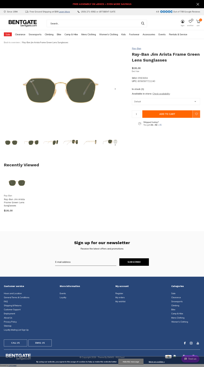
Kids (123, 34)
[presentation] (115, 89)
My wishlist (120, 301)
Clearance (20, 34)
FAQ (6, 301)
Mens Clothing (88, 34)
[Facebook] (185, 343)
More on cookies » (157, 362)
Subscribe (134, 262)
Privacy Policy (10, 322)
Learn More (64, 11)
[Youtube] (198, 343)
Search (143, 23)
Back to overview (12, 42)
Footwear (134, 34)
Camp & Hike (71, 34)
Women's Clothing (108, 34)
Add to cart (167, 114)
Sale (8, 34)
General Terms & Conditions (16, 297)
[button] (11, 142)
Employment (9, 313)
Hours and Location (13, 293)
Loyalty (63, 297)
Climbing (49, 34)
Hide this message (131, 362)
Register (119, 293)
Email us (40, 343)
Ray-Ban (136, 48)
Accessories (149, 34)
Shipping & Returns (13, 305)
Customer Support (12, 309)
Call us (15, 343)
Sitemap (7, 326)
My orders (120, 297)
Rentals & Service (178, 34)
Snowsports (35, 34)
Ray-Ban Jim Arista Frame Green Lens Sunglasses (14, 202)
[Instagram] (191, 343)
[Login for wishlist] (196, 114)
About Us (8, 318)
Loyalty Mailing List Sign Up (16, 330)
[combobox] (97, 23)
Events (162, 34)
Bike (59, 34)
